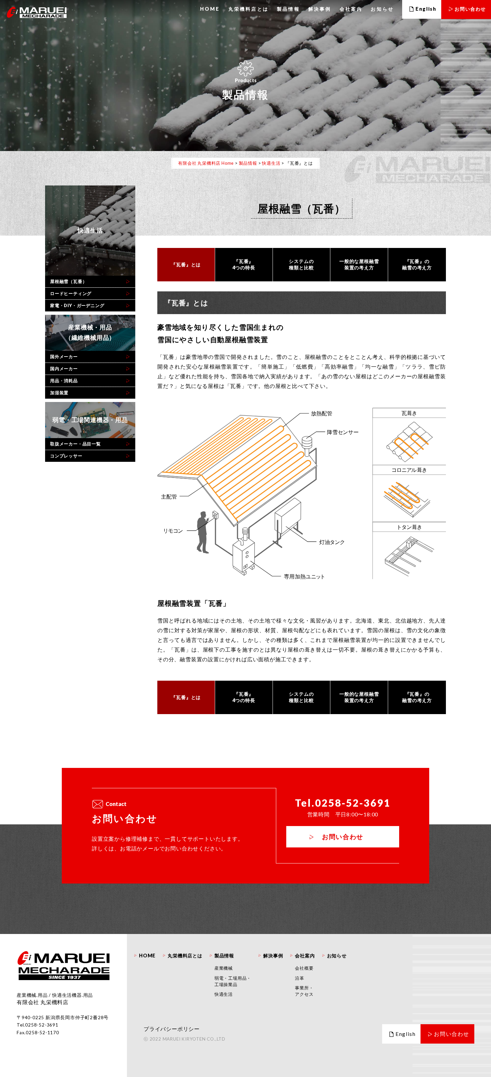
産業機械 (223, 968)
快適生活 (223, 994)
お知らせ (382, 9)
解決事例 (319, 9)
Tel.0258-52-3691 (342, 803)
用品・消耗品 (64, 380)
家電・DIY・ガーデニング (77, 305)
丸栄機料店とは (248, 9)
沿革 (299, 978)
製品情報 (288, 9)
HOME (210, 9)
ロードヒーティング (71, 293)
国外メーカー (64, 356)
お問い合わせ (342, 836)
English (405, 1034)
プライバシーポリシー (172, 1029)
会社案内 (351, 9)
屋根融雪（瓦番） (68, 281)
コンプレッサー (66, 455)
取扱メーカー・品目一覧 (75, 443)
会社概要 (304, 968)
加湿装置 (59, 392)
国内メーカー (64, 368)
